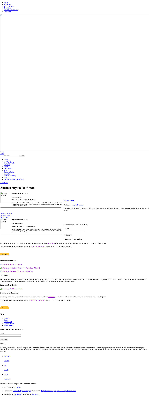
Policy (6, 166)
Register (6, 318)
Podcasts (7, 177)
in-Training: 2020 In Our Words (14, 179)
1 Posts (25, 193)
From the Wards (9, 163)
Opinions (7, 165)
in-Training (16, 387)
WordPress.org (8, 325)
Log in (6, 320)
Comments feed (9, 323)
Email (66, 229)
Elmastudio (35, 394)
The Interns (7, 8)
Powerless (69, 200)
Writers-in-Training (10, 176)
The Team (7, 4)
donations (51, 243)
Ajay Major (17, 394)
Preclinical (7, 161)
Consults (7, 174)
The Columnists (9, 6)
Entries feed (8, 322)
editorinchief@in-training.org (22, 391)
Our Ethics (7, 11)
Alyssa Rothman (77, 205)
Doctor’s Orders (9, 172)
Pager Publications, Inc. (38, 246)
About (6, 2)
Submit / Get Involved (11, 10)
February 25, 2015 (6, 213)
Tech (5, 170)
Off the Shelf (8, 168)
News (6, 159)
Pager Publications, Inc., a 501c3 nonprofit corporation (58, 391)
